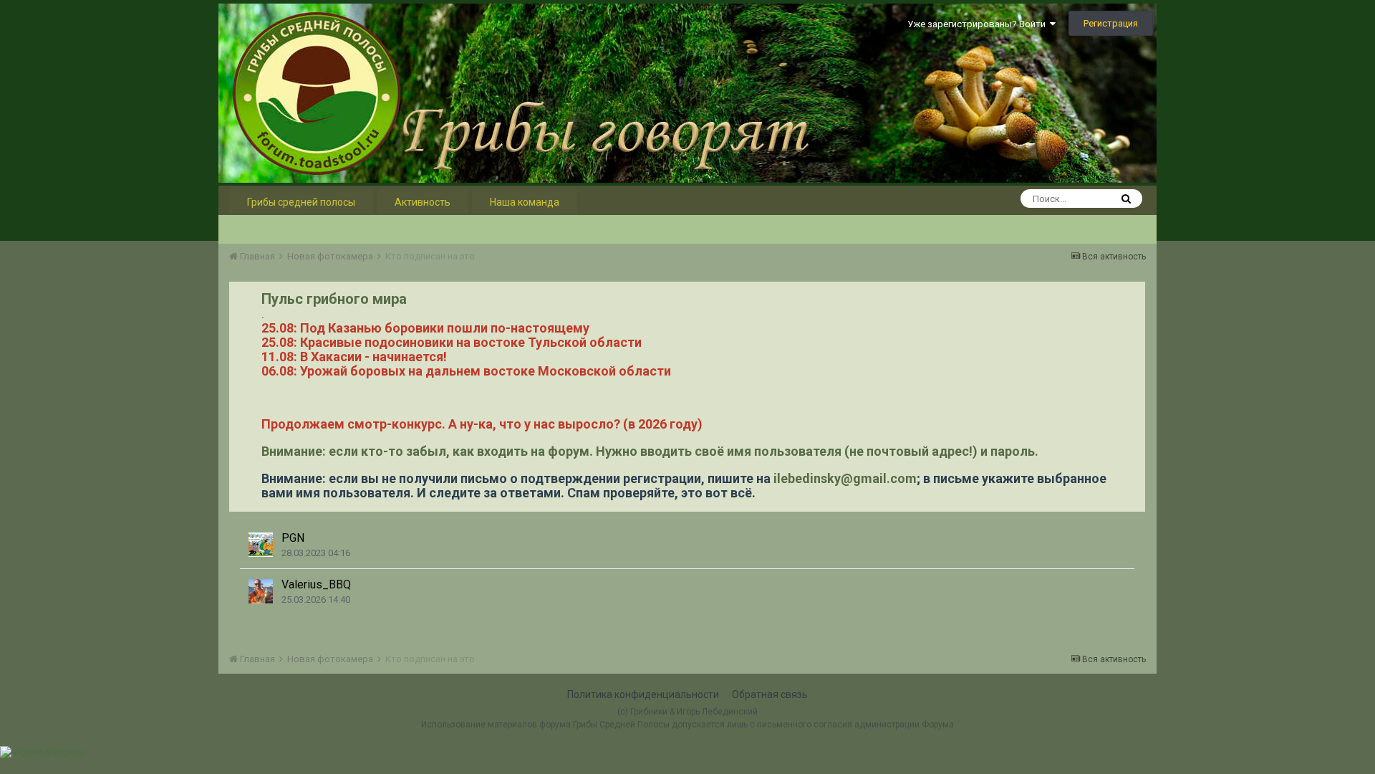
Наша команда (524, 202)
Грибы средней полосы (301, 202)
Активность (422, 202)
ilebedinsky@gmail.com (845, 478)
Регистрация (1111, 23)
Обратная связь (770, 694)
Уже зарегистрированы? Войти (978, 24)
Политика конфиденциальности (643, 694)
